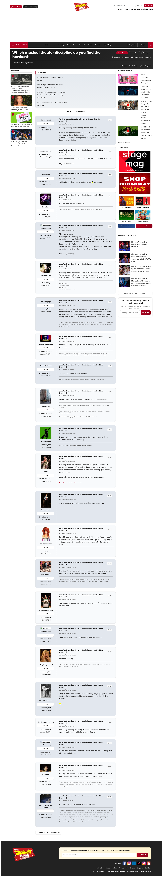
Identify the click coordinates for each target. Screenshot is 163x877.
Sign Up (142, 855)
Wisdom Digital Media (116, 871)
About (107, 868)
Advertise (100, 868)
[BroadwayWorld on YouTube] (149, 863)
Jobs (75, 45)
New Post (117, 57)
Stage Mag (107, 45)
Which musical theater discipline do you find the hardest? (79, 120)
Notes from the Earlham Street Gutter (70, 483)
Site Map (147, 868)
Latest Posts (134, 53)
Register (132, 45)
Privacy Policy (145, 871)
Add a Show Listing (30, 7)
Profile (45, 123)
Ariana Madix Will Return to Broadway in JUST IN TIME (20, 103)
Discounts (144, 226)
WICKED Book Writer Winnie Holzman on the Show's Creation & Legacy (146, 132)
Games (97, 45)
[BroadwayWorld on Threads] (144, 863)
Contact (114, 868)
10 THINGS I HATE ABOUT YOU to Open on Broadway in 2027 (21, 120)
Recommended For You (127, 236)
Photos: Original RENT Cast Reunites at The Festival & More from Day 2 (20, 139)
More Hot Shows (126, 226)
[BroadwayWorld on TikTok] (139, 863)
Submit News (130, 868)
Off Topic (146, 53)
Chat (68, 45)
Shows (53, 45)
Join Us (121, 868)
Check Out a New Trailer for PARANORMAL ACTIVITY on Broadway (146, 92)
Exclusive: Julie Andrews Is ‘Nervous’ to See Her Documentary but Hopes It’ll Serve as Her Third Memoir (20, 84)
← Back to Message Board (22, 63)
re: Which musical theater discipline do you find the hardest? (81, 151)
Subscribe (80, 112)
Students (82, 45)
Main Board (122, 53)
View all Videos (124, 143)
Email (69, 112)
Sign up (145, 313)
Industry (61, 45)
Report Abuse (138, 57)
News (46, 45)
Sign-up (139, 5)
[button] (150, 45)
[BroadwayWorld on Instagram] (129, 863)
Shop (90, 45)
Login (143, 45)
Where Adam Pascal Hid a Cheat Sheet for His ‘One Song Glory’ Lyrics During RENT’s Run (51, 95)
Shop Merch (17, 7)
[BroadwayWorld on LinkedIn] (134, 863)
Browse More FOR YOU (134, 293)
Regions (140, 868)
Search (127, 57)
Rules (149, 57)
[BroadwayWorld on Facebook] (124, 863)
